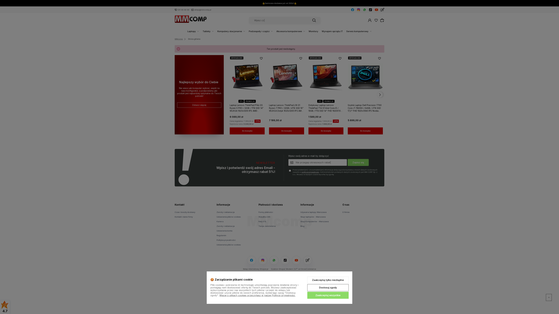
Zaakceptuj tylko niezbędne (328, 280)
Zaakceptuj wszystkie (327, 295)
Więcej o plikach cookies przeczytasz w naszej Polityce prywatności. (257, 295)
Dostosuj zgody (328, 287)
